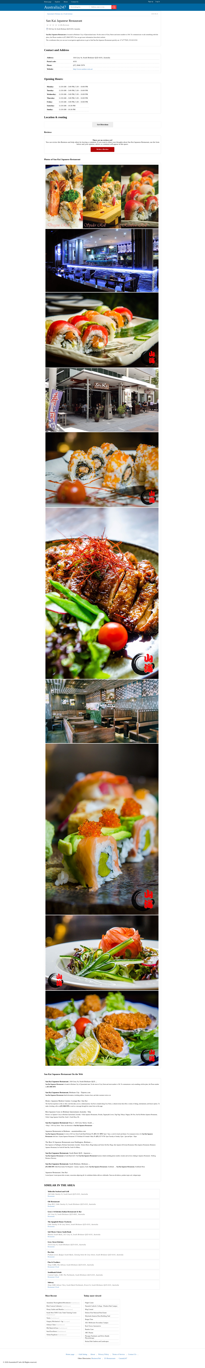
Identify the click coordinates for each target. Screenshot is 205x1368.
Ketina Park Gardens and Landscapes (97, 1341)
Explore (57, 2)
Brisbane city (59, 14)
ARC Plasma (89, 1333)
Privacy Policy (103, 1354)
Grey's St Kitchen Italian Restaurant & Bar (65, 1212)
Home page (47, 2)
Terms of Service (118, 1354)
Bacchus (51, 1252)
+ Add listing (82, 1354)
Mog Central (89, 1309)
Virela (53, 1318)
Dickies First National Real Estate (96, 1313)
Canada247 (123, 1358)
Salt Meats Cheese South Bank (59, 1232)
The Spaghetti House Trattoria (59, 1222)
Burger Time (89, 1319)
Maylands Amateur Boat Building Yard (97, 1316)
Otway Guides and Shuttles (60, 1309)
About (66, 2)
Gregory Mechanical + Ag (58, 1321)
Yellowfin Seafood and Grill (58, 1191)
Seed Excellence (56, 1331)
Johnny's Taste (56, 1325)
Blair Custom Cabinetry (59, 1306)
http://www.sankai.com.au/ (83, 69)
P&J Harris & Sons (57, 1328)
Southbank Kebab (54, 1272)
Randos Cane (89, 1329)
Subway (51, 1282)
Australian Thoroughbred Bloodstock (63, 1303)
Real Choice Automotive (93, 1326)
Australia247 (55, 7)
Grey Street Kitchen (55, 1242)
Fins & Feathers (54, 1262)
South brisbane (68, 14)
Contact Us (74, 2)
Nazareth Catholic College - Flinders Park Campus (101, 1306)
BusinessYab (96, 1358)
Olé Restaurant (54, 1202)
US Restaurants (109, 1358)
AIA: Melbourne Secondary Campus (96, 1323)
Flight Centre (89, 1303)
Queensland (50, 14)
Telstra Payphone (56, 1335)
